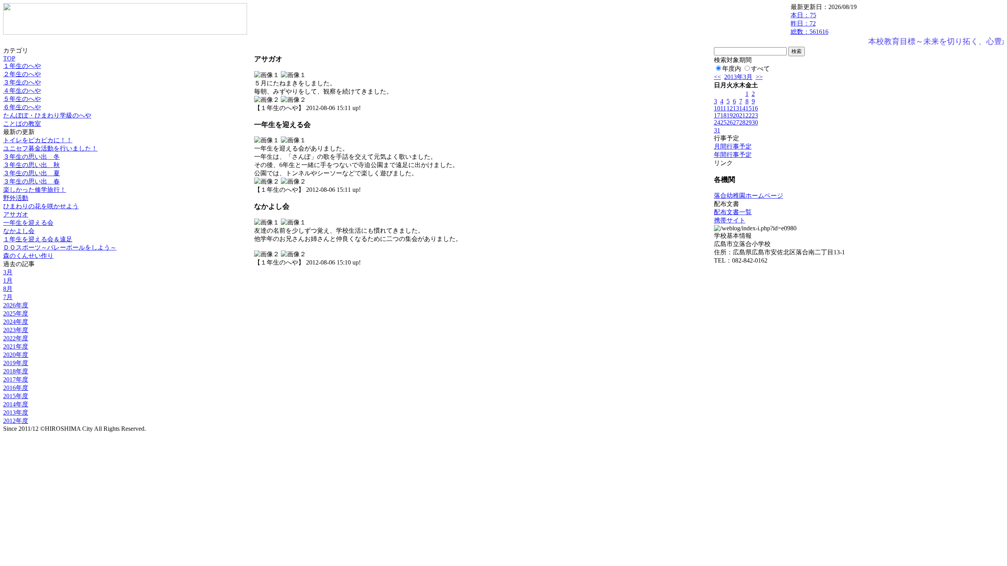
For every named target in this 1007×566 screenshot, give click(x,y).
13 (736, 108)
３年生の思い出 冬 (31, 156)
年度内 (731, 68)
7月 (8, 297)
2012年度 (15, 420)
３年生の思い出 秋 (31, 165)
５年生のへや (22, 99)
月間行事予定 (733, 146)
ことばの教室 (22, 123)
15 (748, 108)
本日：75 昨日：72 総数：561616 (809, 23)
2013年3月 (738, 77)
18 (723, 115)
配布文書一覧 (733, 212)
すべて (760, 68)
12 (730, 108)
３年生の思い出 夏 (31, 173)
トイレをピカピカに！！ (37, 140)
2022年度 (15, 338)
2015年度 (15, 396)
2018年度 (15, 371)
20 (736, 115)
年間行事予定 (733, 154)
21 (742, 115)
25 (723, 122)
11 (723, 108)
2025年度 (15, 313)
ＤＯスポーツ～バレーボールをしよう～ (59, 247)
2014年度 (15, 404)
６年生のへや (22, 107)
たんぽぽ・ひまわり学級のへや (47, 115)
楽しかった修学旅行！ (34, 189)
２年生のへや (22, 74)
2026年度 (15, 305)
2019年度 (15, 363)
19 (730, 115)
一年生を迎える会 (28, 222)
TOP (9, 58)
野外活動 (15, 198)
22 (748, 115)
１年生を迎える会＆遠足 (37, 239)
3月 (8, 272)
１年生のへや (22, 65)
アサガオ (15, 214)
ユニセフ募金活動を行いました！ (50, 148)
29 (748, 122)
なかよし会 (19, 231)
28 (742, 122)
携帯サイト (729, 220)
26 (730, 122)
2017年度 (15, 379)
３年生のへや (22, 82)
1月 (8, 280)
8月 (8, 288)
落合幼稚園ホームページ (748, 195)
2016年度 (15, 387)
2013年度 (15, 412)
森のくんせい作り (28, 255)
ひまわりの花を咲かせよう (41, 206)
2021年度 (15, 346)
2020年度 (15, 354)
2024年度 (15, 321)
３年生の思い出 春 (31, 181)
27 (736, 122)
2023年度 (15, 330)
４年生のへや (22, 90)
